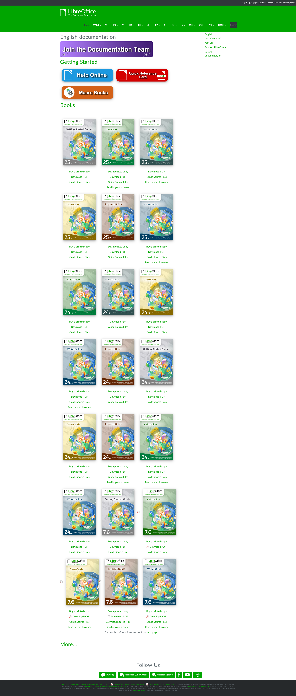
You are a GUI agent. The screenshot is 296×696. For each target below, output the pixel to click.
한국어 (221, 25)
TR (210, 25)
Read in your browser (118, 187)
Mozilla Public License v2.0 (198, 686)
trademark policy (139, 690)
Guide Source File (117, 552)
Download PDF (79, 177)
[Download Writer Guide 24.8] (79, 362)
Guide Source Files (79, 182)
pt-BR (96, 25)
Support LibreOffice (215, 47)
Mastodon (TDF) (164, 675)
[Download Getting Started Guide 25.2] (79, 142)
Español (270, 3)
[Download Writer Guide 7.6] (158, 581)
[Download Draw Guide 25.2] (79, 217)
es (114, 25)
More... (293, 3)
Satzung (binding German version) (161, 684)
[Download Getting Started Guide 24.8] (156, 362)
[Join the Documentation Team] (106, 49)
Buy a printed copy (79, 171)
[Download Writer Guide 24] (79, 512)
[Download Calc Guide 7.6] (158, 511)
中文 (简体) (253, 3)
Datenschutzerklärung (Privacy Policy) (95, 684)
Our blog (109, 675)
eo (156, 25)
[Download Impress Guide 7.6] (120, 581)
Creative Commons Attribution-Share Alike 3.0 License (105, 686)
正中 (201, 25)
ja (182, 25)
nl (148, 25)
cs (106, 25)
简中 (191, 25)
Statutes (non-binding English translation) (128, 684)
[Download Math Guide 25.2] (156, 142)
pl (165, 25)
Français (278, 3)
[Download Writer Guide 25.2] (156, 217)
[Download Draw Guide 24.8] (156, 292)
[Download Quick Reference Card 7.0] (142, 75)
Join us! (209, 43)
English (244, 3)
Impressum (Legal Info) (70, 684)
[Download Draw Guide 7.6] (81, 581)
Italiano (286, 3)
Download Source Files (117, 622)
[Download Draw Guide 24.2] (79, 437)
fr (139, 25)
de (130, 25)
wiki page (152, 632)
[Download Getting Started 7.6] (118, 512)
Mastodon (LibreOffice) (135, 675)
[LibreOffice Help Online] (87, 75)
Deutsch (262, 3)
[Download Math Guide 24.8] (118, 292)
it (122, 25)
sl (173, 25)
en (85, 25)
